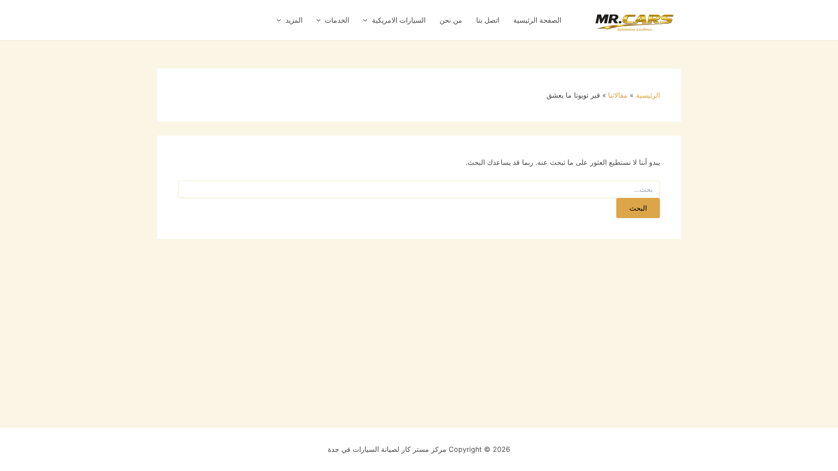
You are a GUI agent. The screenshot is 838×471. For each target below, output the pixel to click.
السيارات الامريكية (399, 20)
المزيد (293, 20)
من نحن (451, 20)
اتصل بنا (487, 20)
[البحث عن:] (419, 189)
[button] (367, 20)
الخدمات (337, 20)
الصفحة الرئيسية (537, 20)
